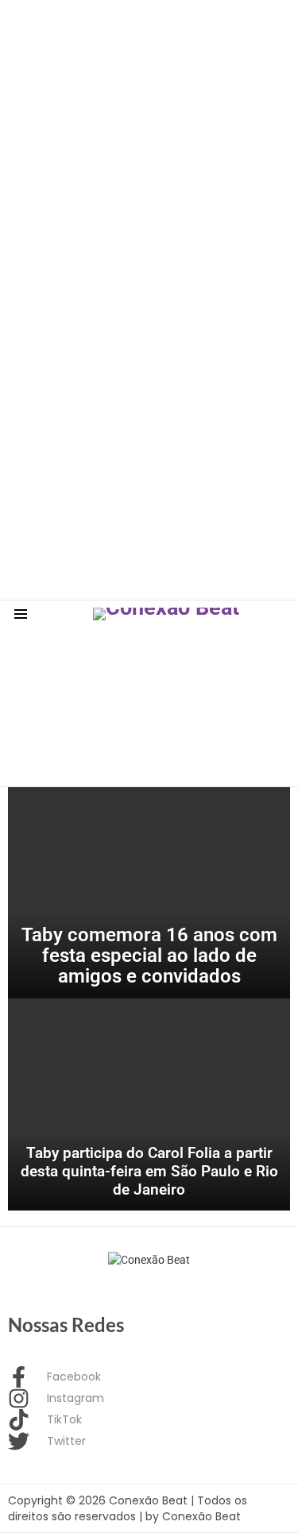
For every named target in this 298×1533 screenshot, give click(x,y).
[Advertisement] (149, 149)
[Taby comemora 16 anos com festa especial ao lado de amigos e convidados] (149, 892)
